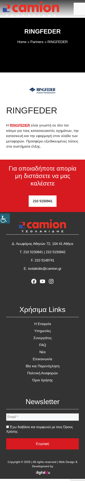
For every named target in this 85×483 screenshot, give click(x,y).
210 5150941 (42, 201)
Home (21, 42)
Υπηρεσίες (42, 331)
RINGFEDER (20, 125)
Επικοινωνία (42, 359)
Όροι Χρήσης (42, 380)
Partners (37, 42)
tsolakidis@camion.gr (44, 269)
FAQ (42, 345)
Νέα (42, 352)
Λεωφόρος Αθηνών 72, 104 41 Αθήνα (44, 244)
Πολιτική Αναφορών (42, 373)
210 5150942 (55, 252)
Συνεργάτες (42, 338)
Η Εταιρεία (42, 324)
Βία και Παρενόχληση (42, 366)
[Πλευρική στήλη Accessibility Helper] (5, 218)
